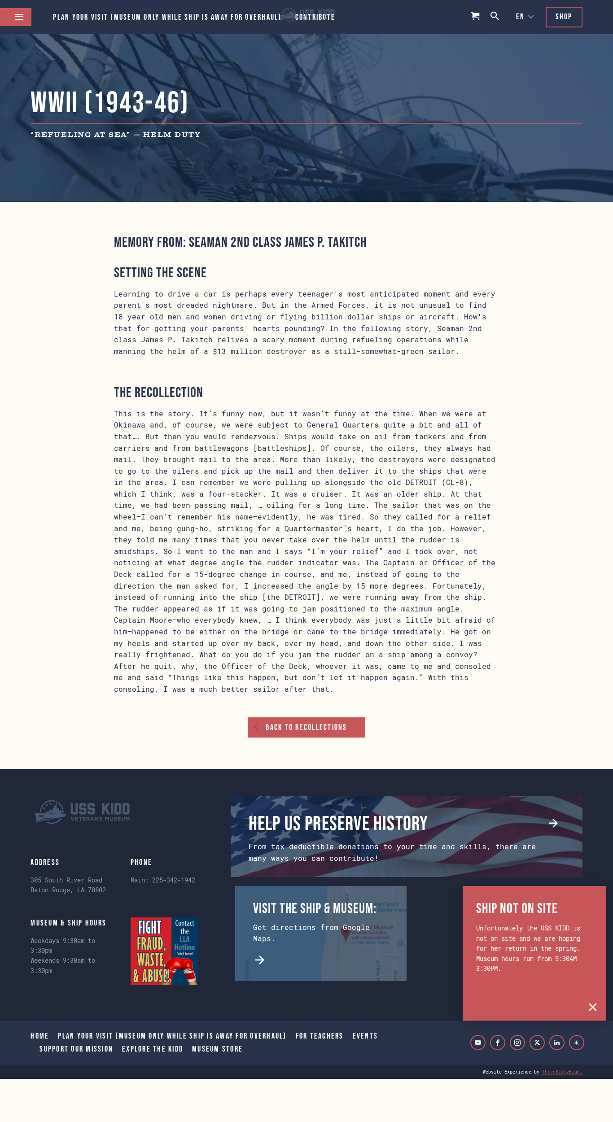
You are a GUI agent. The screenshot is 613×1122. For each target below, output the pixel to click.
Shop (564, 16)
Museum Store (217, 1048)
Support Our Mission (76, 1048)
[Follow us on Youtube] (478, 1042)
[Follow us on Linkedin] (557, 1042)
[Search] (495, 17)
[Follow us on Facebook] (497, 1042)
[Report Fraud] (164, 951)
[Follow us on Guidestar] (576, 1042)
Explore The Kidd (152, 1048)
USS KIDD (82, 812)
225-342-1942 (173, 880)
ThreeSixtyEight (562, 1072)
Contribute (315, 17)
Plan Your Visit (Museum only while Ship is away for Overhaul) (167, 17)
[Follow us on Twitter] (537, 1042)
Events (365, 1035)
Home (40, 1035)
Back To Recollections (306, 727)
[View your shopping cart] (475, 17)
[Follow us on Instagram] (517, 1042)
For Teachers (320, 1035)
